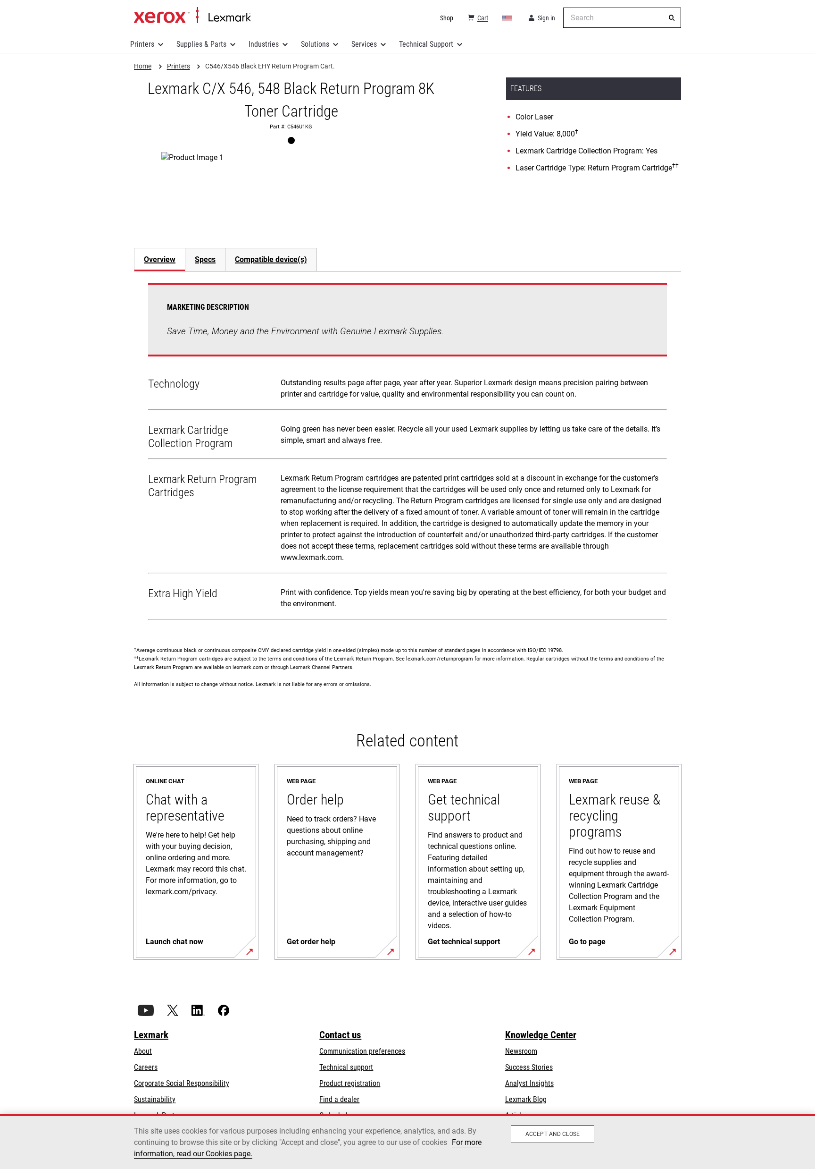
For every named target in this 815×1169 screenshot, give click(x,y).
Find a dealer (339, 1099)
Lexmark (151, 1035)
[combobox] (622, 18)
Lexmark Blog (526, 1099)
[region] (407, 1141)
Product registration (349, 1083)
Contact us (340, 1035)
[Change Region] (507, 17)
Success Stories (529, 1067)
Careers (146, 1067)
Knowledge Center (540, 1035)
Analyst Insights (529, 1083)
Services (364, 44)
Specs (205, 259)
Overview (159, 259)
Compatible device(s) (271, 259)
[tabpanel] (407, 453)
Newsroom (521, 1051)
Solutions (315, 44)
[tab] (159, 259)
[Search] (671, 18)
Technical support (346, 1067)
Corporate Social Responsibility (181, 1083)
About (143, 1051)
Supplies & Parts (201, 44)
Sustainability (154, 1099)
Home (192, 16)
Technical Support (426, 44)
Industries (264, 44)
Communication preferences (362, 1051)
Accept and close (552, 1134)
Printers (142, 44)
